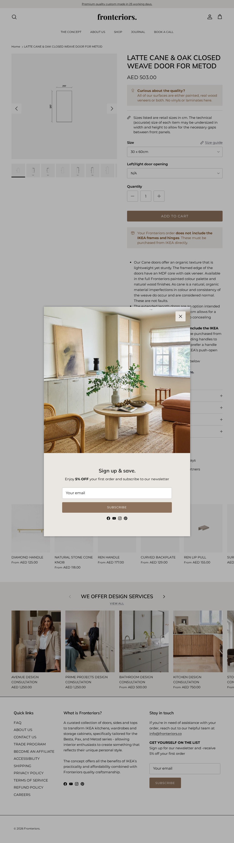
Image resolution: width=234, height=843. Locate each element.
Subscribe (117, 507)
